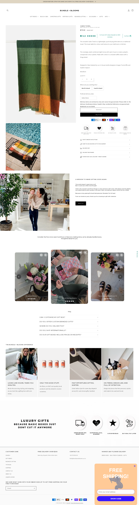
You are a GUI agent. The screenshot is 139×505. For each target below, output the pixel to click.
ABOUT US (80, 203)
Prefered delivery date (87, 94)
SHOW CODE (116, 498)
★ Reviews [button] (137, 254)
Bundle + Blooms (62, 503)
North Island (86, 88)
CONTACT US (9, 471)
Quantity (82, 75)
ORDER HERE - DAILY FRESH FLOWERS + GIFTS (114, 455)
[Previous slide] (19, 276)
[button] (7, 10)
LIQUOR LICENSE (10, 477)
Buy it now (99, 114)
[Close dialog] (134, 466)
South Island (98, 88)
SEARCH (8, 455)
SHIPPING (8, 468)
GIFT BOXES (9, 458)
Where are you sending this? (88, 85)
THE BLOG (8, 464)
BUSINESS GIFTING (11, 461)
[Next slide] (120, 276)
